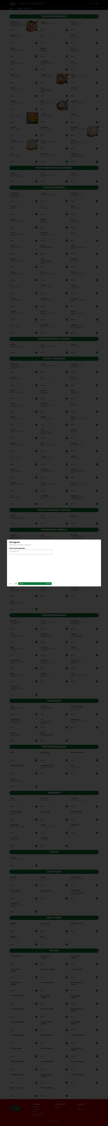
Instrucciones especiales (17, 548)
